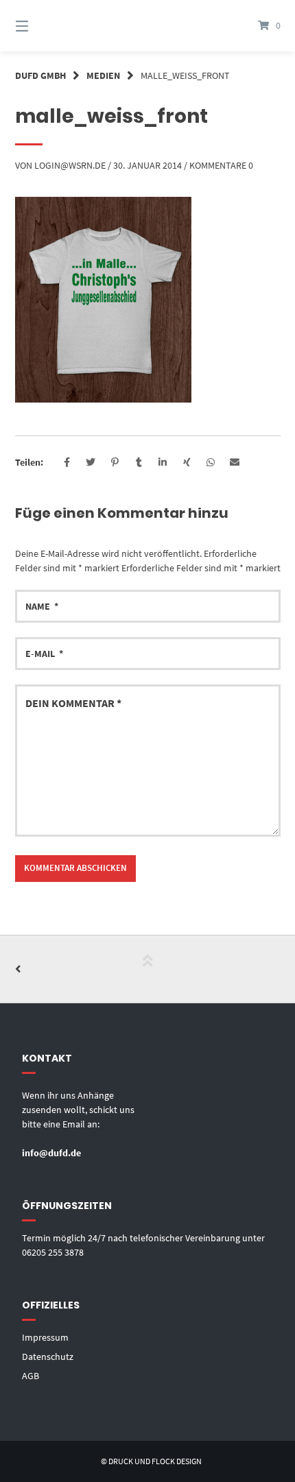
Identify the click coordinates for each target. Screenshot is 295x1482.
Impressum (45, 1337)
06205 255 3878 (53, 1252)
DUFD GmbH (40, 75)
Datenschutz (47, 1356)
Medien (103, 75)
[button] (67, 463)
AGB (30, 1376)
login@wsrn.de (70, 165)
